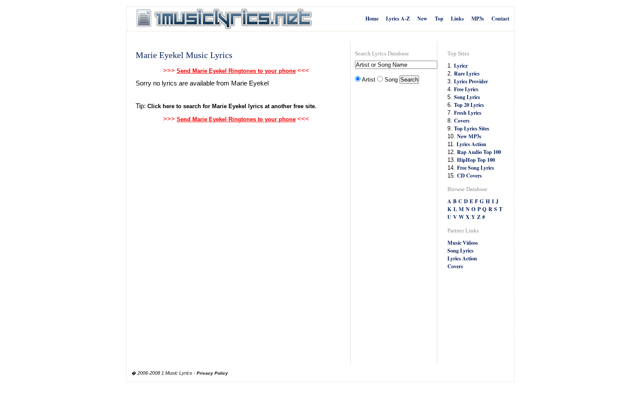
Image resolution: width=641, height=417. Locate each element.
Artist (368, 79)
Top (439, 18)
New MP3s (469, 136)
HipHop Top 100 (476, 160)
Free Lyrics (466, 89)
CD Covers (469, 175)
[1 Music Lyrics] (224, 19)
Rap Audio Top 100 (479, 152)
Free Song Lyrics (475, 167)
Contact (500, 18)
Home (371, 18)
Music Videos (462, 242)
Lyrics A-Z (398, 18)
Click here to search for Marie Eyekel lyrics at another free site (231, 106)
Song (391, 79)
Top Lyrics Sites (471, 128)
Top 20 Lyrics (469, 105)
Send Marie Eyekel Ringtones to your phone (236, 71)
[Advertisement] (390, 225)
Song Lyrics (467, 97)
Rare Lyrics (467, 73)
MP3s (477, 18)
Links (457, 18)
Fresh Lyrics (467, 112)
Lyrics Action (471, 144)
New (422, 18)
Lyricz (460, 65)
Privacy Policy (212, 373)
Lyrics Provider (471, 81)
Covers (462, 120)
